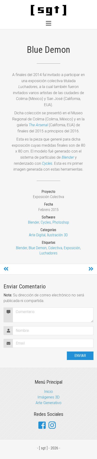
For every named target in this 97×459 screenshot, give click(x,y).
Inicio (48, 391)
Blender (33, 222)
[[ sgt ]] (48, 10)
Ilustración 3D (57, 235)
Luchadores (48, 253)
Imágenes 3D (48, 397)
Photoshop (61, 222)
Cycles (46, 222)
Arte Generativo (48, 403)
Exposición (72, 248)
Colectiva (55, 248)
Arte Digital (37, 235)
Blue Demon (38, 248)
